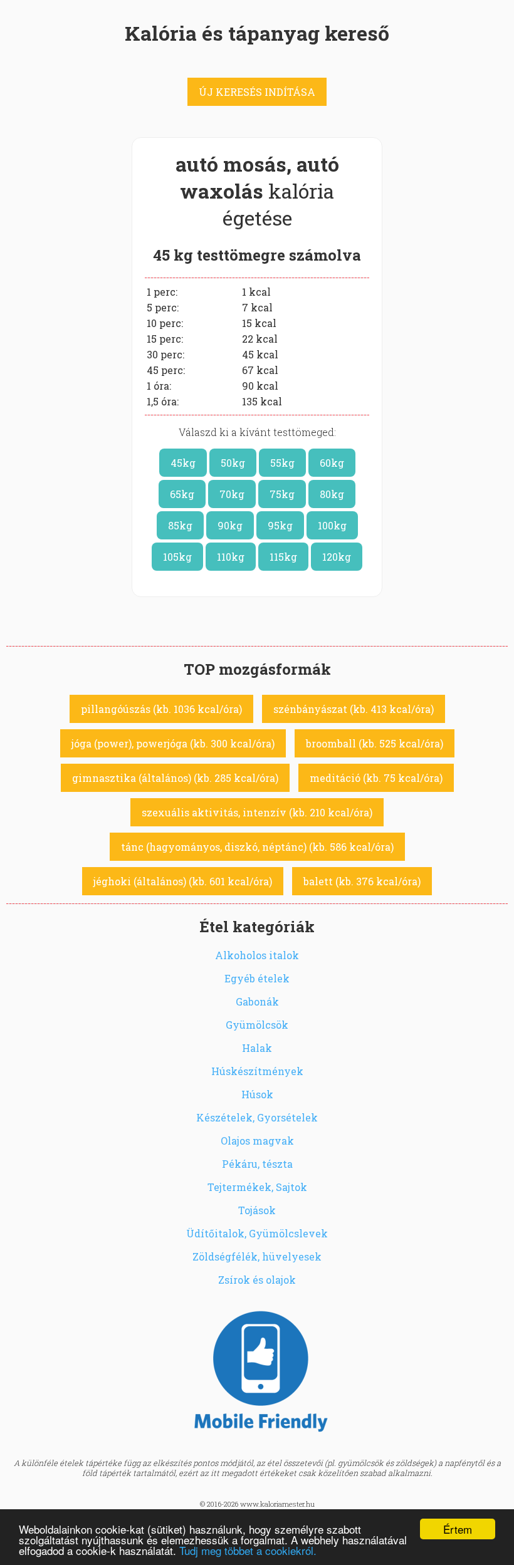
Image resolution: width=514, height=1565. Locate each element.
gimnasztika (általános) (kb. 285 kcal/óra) (175, 777)
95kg (280, 525)
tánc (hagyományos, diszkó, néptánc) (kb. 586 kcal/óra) (257, 846)
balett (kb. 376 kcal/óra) (362, 881)
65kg (182, 494)
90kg (230, 525)
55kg (282, 462)
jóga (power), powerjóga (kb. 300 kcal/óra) (173, 743)
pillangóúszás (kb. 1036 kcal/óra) (161, 708)
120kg (336, 556)
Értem (457, 1529)
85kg (180, 525)
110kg (230, 556)
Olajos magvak (257, 1140)
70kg (231, 494)
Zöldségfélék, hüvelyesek (257, 1256)
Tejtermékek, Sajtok (257, 1186)
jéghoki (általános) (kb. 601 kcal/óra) (182, 881)
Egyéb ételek (257, 978)
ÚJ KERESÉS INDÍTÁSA (257, 91)
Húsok (257, 1094)
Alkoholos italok (257, 955)
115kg (283, 556)
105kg (177, 556)
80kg (332, 494)
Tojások (257, 1210)
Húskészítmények (257, 1071)
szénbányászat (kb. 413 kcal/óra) (353, 708)
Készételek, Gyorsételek (257, 1117)
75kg (282, 494)
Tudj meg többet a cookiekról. (248, 1550)
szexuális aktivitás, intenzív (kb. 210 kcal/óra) (257, 812)
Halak (257, 1047)
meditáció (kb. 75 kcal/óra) (376, 777)
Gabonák (257, 1001)
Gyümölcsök (257, 1024)
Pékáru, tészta (257, 1163)
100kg (332, 525)
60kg (332, 462)
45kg (183, 462)
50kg (233, 462)
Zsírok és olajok (257, 1279)
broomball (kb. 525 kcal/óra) (374, 743)
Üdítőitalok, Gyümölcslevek (257, 1233)
